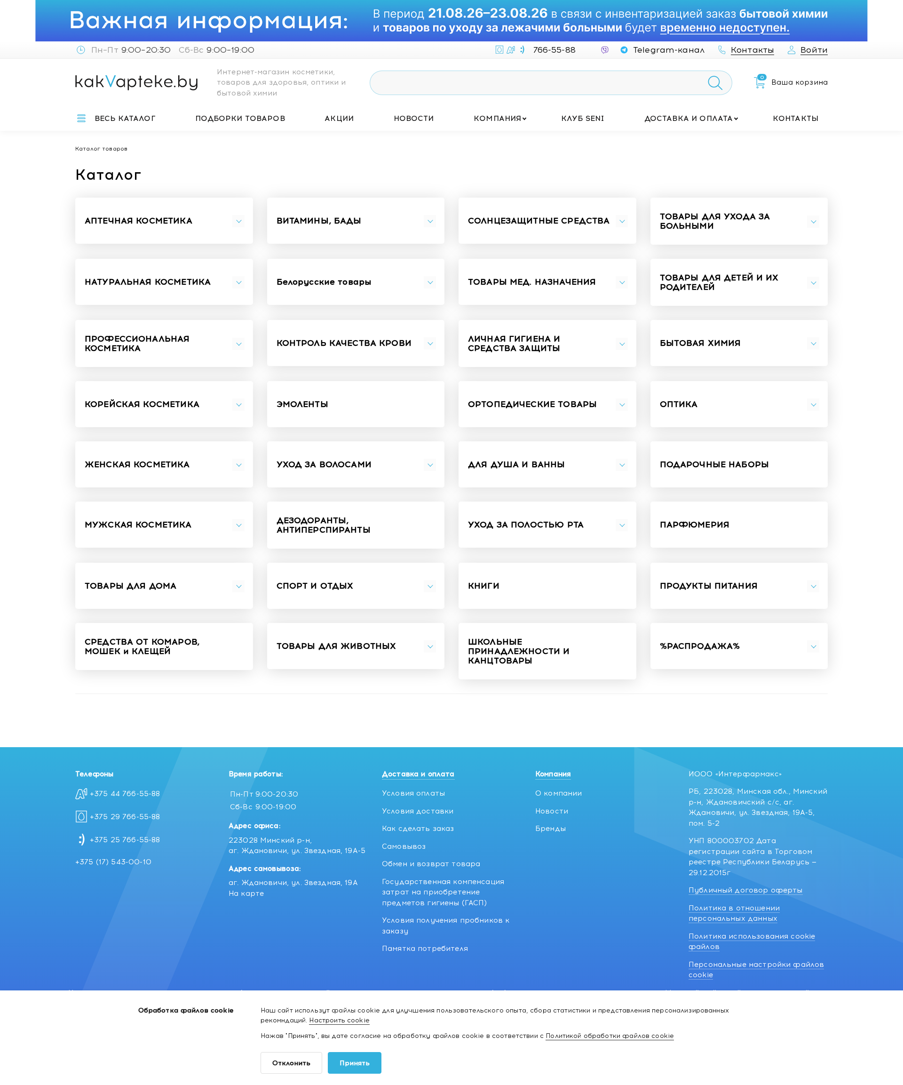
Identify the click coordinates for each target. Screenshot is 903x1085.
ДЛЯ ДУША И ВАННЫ (516, 465)
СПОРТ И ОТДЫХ (315, 586)
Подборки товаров (240, 118)
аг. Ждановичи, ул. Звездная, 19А (293, 882)
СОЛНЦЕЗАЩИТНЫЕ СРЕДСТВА (539, 221)
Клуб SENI (582, 118)
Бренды (550, 828)
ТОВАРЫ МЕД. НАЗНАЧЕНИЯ (532, 282)
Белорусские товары (324, 282)
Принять (355, 1063)
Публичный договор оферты (746, 890)
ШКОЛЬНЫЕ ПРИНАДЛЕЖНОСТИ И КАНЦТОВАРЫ (519, 652)
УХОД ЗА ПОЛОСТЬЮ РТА (526, 525)
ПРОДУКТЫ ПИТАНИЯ (709, 586)
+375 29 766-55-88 (125, 817)
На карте (246, 893)
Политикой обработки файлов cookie (610, 1036)
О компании (558, 793)
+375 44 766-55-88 (125, 794)
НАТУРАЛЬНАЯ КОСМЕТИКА (148, 282)
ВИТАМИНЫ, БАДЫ (319, 221)
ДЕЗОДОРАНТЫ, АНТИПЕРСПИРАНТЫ (324, 525)
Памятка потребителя (425, 948)
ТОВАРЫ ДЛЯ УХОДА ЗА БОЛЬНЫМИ (715, 221)
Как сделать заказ (418, 828)
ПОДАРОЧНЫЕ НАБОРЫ (714, 465)
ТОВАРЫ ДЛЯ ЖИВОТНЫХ (336, 646)
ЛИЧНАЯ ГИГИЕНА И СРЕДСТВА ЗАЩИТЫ (514, 344)
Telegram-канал (669, 50)
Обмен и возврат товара (431, 864)
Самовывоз (404, 846)
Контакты (795, 118)
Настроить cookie (339, 1020)
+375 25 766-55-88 (125, 840)
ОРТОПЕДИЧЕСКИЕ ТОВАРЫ (532, 404)
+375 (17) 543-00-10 (113, 862)
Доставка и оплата (688, 118)
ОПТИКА (679, 404)
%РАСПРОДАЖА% (700, 646)
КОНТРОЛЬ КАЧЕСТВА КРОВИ (344, 343)
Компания (497, 118)
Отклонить (291, 1063)
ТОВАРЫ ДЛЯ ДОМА (130, 586)
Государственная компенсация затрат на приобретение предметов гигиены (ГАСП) (443, 892)
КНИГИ (483, 586)
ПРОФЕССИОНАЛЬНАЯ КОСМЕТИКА (137, 344)
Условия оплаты (413, 793)
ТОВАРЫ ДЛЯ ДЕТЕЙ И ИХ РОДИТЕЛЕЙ (719, 282)
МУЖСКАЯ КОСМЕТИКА (138, 525)
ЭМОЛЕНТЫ (302, 404)
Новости (414, 118)
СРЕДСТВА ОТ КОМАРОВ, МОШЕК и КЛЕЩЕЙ (142, 647)
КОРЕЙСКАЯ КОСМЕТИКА (142, 404)
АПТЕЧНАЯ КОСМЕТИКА (138, 221)
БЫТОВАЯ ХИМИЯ (700, 343)
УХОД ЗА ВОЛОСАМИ (324, 465)
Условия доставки (417, 811)
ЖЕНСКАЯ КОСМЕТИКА (137, 465)
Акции (339, 118)
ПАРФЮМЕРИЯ (695, 525)
